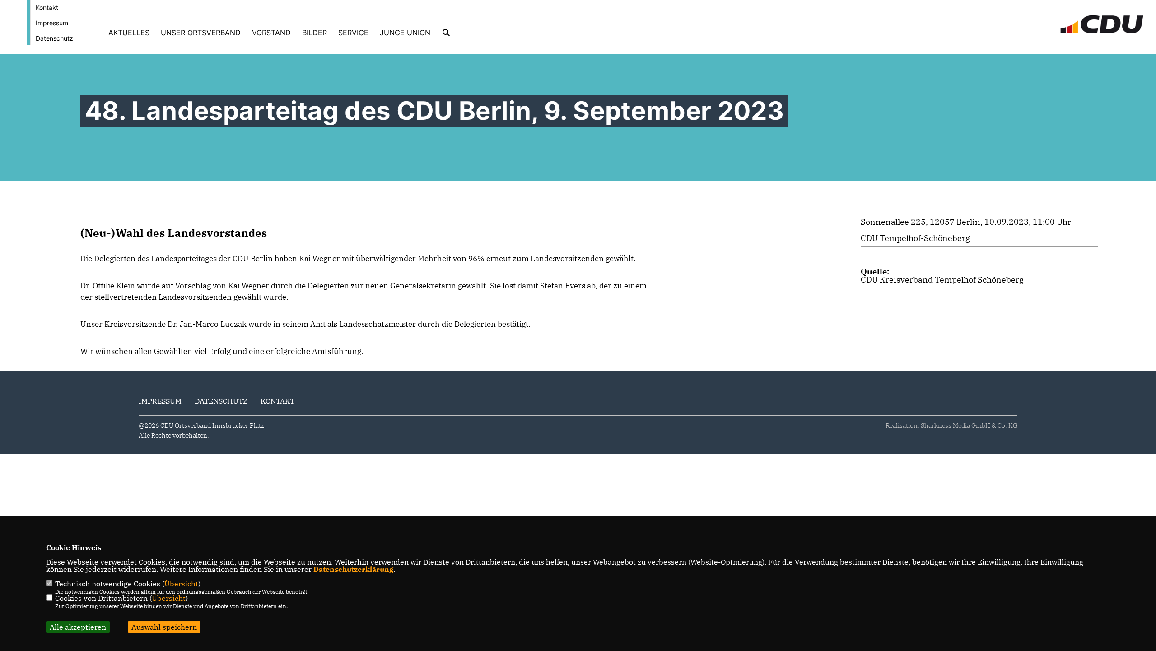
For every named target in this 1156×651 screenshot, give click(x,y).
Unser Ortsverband (201, 32)
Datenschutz (54, 38)
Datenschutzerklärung (353, 569)
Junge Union (405, 32)
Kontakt (47, 7)
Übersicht (181, 583)
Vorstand (271, 32)
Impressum (52, 23)
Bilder (314, 32)
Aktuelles (128, 32)
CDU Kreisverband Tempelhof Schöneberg (942, 279)
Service (353, 32)
